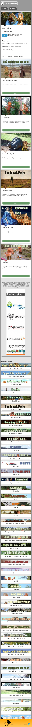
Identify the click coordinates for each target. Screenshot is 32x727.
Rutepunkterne (6, 361)
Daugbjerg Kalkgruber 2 (16, 433)
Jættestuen (16, 515)
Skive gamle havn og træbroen (16, 654)
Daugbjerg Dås (16, 417)
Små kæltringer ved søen (9, 80)
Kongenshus (5, 262)
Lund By (16, 581)
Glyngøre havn (16, 474)
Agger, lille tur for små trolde (16, 376)
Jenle (16, 499)
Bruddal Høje (16, 401)
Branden (16, 393)
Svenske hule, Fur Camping (16, 679)
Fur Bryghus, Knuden (16, 458)
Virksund (16, 703)
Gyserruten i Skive (7, 227)
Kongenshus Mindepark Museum (16, 523)
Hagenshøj (16, 491)
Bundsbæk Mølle (7, 190)
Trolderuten (10, 56)
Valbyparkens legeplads (9, 154)
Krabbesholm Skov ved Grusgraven (16, 556)
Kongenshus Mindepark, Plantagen (16, 540)
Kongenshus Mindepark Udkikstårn (16, 532)
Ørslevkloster (16, 712)
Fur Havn (16, 466)
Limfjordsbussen (16, 573)
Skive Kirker (16, 663)
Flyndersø (16, 450)
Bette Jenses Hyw (15, 384)
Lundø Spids (16, 597)
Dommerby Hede (16, 442)
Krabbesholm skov (16, 548)
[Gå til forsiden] (9, 4)
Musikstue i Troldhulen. (16, 613)
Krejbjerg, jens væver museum (16, 564)
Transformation (6, 117)
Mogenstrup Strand (16, 605)
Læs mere (16, 93)
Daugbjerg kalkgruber (16, 425)
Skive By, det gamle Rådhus (15, 646)
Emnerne (16, 56)
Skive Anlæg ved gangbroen (16, 638)
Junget (16, 507)
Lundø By (16, 589)
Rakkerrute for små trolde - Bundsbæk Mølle (16, 630)
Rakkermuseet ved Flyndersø (16, 622)
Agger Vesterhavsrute (7, 49)
